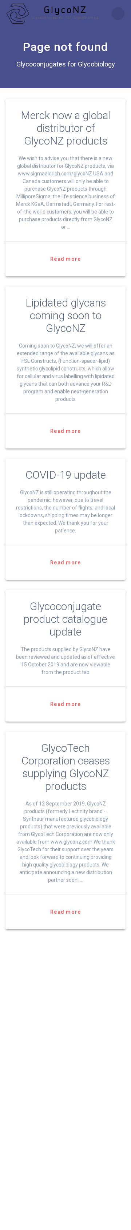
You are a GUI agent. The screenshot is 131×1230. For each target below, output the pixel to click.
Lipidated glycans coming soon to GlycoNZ (65, 315)
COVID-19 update (65, 475)
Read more (65, 259)
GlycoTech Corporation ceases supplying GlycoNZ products (65, 767)
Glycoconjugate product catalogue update (65, 619)
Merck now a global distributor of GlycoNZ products (65, 128)
